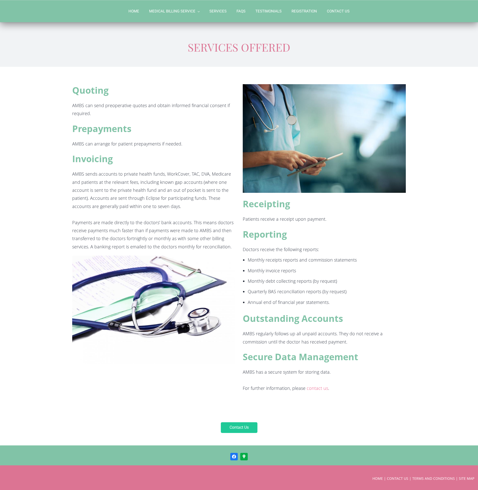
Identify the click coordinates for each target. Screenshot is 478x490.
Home (377, 478)
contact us (317, 388)
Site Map (466, 478)
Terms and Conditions (433, 478)
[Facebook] (234, 456)
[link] (153, 259)
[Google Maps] (244, 456)
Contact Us (397, 478)
